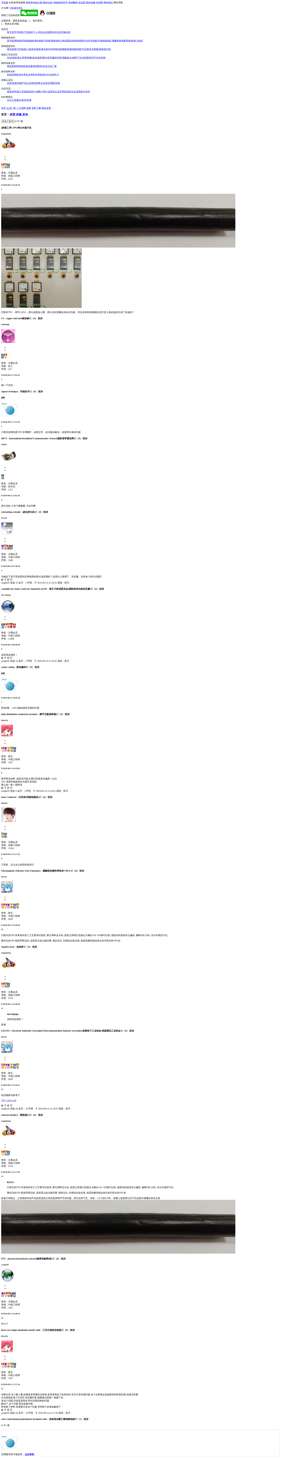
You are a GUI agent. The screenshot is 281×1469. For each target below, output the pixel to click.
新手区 (10, 32)
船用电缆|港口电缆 (133, 40)
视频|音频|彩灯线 (102, 49)
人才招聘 (21, 108)
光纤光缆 (90, 40)
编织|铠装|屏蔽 (59, 57)
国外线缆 (11, 49)
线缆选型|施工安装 (16, 91)
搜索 (28, 108)
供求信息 (56, 32)
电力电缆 (62, 40)
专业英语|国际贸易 (50, 83)
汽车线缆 (21, 49)
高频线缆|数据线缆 (69, 49)
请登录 (29, 2)
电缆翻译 (73, 2)
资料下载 (36, 108)
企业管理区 (60, 91)
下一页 (20, 121)
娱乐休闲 (85, 91)
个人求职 (38, 32)
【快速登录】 (16, 8)
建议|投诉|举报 (23, 100)
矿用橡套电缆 (116, 40)
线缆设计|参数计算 (35, 91)
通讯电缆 (71, 40)
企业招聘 (47, 32)
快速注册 (37, 2)
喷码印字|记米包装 (96, 57)
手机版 (4, 2)
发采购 (81, 2)
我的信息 (48, 2)
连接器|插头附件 (42, 49)
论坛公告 (11, 100)
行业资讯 (50, 91)
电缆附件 (81, 40)
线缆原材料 (13, 66)
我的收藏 (90, 2)
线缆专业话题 (73, 91)
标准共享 (21, 74)
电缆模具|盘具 (40, 66)
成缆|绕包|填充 (44, 57)
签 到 (11, 121)
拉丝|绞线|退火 (14, 57)
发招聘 (99, 2)
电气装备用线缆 (49, 40)
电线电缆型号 (61, 2)
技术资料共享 (33, 74)
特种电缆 (55, 49)
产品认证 (26, 83)
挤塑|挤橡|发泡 (29, 57)
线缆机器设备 (26, 66)
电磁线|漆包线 (34, 40)
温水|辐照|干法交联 (76, 57)
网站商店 (108, 2)
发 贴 (4, 121)
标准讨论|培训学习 (49, 74)
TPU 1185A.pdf (8, 1100)
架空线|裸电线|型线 (17, 40)
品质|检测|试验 (14, 83)
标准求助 (11, 74)
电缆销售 (36, 83)
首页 (3, 108)
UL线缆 (30, 49)
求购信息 (66, 32)
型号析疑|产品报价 (23, 32)
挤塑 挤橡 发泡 (19, 114)
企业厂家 (52, 66)
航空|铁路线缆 (102, 40)
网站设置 (46, 108)
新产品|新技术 (86, 49)
